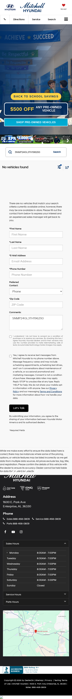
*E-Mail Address (17, 255)
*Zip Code (14, 299)
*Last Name (15, 242)
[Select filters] (59, 167)
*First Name (15, 228)
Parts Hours (12, 601)
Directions (19, 19)
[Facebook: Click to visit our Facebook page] (5, 532)
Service (36, 19)
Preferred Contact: (14, 284)
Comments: (15, 312)
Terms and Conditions (51, 391)
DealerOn (29, 680)
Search (57, 152)
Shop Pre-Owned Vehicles (36, 122)
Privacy (48, 680)
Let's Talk (19, 408)
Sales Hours (12, 543)
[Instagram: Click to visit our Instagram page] (21, 532)
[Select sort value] (66, 167)
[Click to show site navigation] (66, 19)
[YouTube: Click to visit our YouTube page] (13, 532)
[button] (5, 19)
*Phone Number (17, 269)
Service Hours (13, 594)
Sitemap (39, 680)
